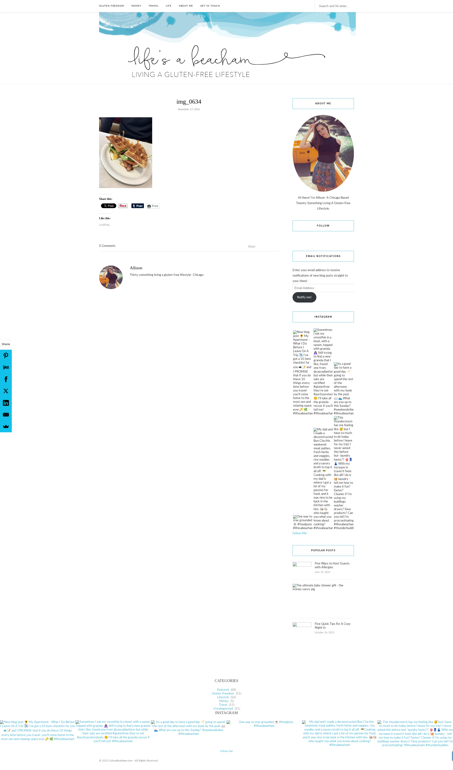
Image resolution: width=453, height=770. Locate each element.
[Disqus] (188, 363)
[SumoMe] (6, 426)
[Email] (6, 415)
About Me (186, 6)
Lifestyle (223, 697)
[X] (6, 391)
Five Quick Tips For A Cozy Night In (333, 626)
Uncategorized (223, 708)
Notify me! (304, 297)
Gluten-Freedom (111, 6)
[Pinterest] (6, 356)
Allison (136, 267)
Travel (154, 6)
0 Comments (107, 246)
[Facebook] (6, 379)
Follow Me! (300, 533)
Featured (223, 689)
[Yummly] (6, 367)
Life (169, 6)
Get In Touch (210, 6)
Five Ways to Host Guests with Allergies (332, 565)
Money (136, 6)
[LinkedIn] (6, 403)
